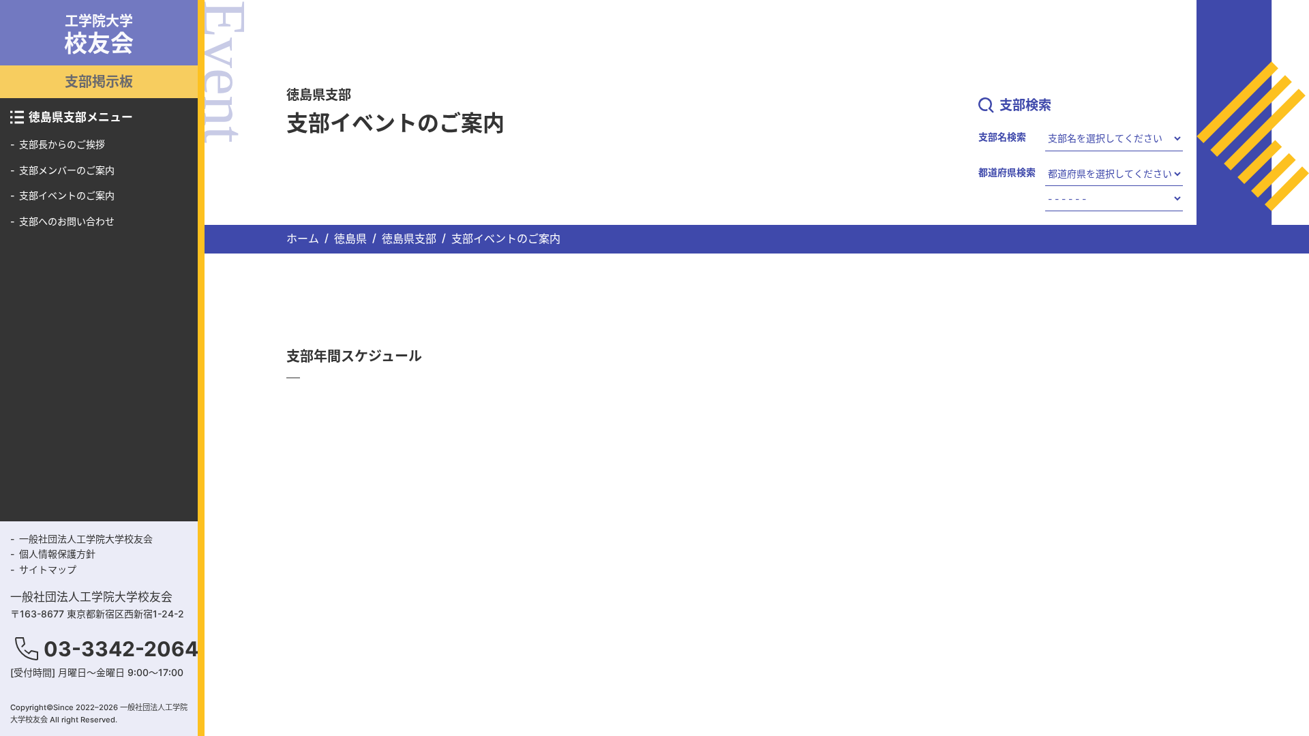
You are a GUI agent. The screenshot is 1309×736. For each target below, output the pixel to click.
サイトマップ (47, 569)
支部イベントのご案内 (67, 195)
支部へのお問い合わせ (67, 221)
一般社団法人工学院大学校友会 (86, 539)
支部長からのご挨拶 (62, 144)
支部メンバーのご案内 (67, 170)
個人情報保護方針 (57, 553)
